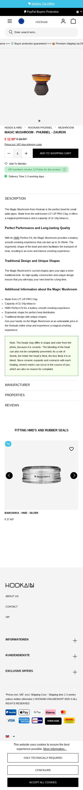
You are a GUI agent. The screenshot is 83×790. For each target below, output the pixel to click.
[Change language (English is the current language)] (80, 12)
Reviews (12, 405)
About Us (12, 596)
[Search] (10, 32)
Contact (12, 606)
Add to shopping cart (55, 153)
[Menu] (10, 22)
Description (15, 198)
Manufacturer (17, 385)
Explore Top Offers (43, 3)
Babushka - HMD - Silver (21, 512)
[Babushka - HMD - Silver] (41, 475)
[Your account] (63, 21)
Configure (43, 770)
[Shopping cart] (73, 22)
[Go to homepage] (41, 22)
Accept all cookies (42, 782)
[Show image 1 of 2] (39, 121)
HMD (16, 237)
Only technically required (43, 757)
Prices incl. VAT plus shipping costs (23, 144)
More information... (55, 749)
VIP (7, 617)
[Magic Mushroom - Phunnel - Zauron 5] (41, 84)
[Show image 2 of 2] (43, 121)
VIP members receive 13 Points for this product (34, 169)
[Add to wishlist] (71, 448)
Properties (15, 395)
